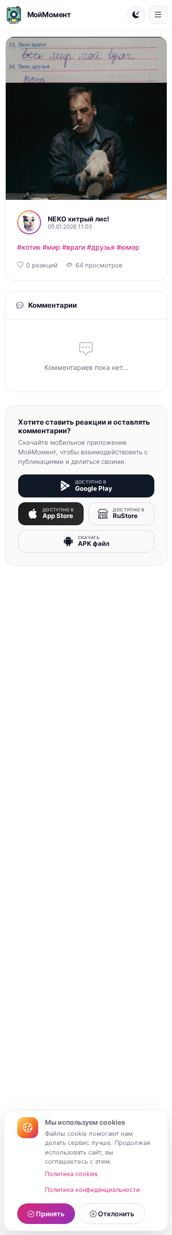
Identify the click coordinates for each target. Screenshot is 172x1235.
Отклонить (115, 1214)
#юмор (128, 247)
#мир (51, 247)
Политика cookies (71, 1173)
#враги (73, 247)
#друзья (101, 247)
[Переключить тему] (136, 15)
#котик (29, 247)
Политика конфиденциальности (92, 1189)
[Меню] (158, 15)
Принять (49, 1214)
